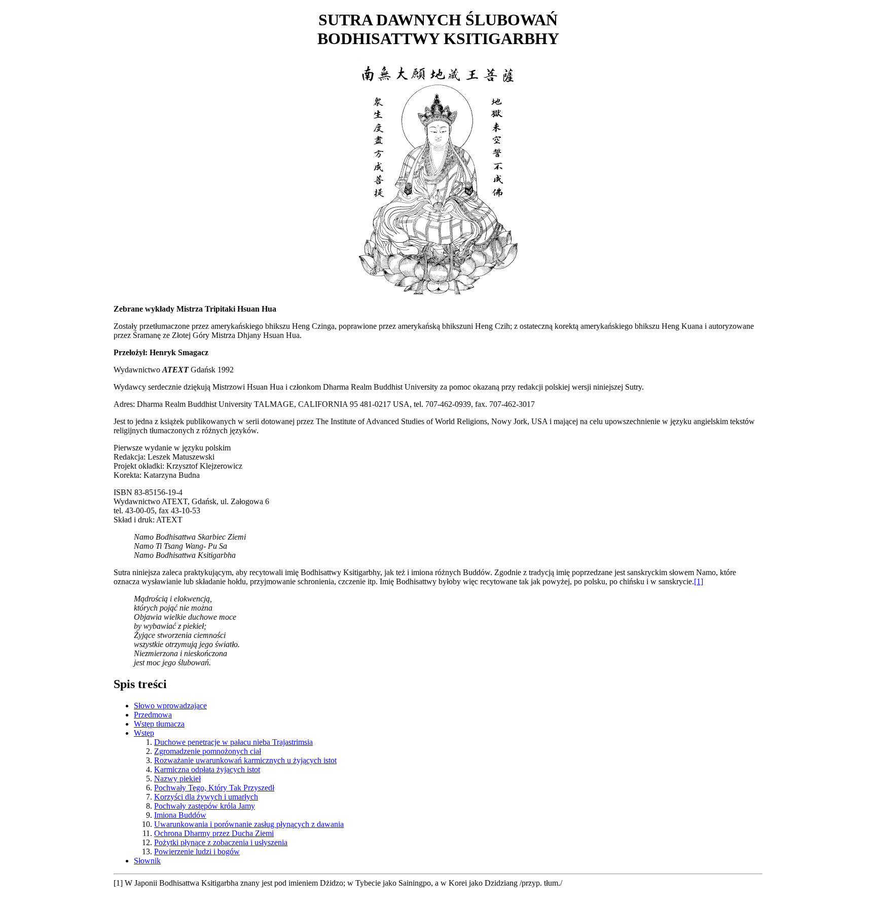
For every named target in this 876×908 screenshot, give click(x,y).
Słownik (147, 860)
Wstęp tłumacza (159, 724)
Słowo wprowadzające (170, 705)
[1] (698, 581)
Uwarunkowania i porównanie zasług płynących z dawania (249, 824)
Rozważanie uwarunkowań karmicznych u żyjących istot (245, 760)
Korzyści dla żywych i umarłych (206, 796)
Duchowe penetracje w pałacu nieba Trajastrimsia (233, 742)
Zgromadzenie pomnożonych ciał (207, 751)
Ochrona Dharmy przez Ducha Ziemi (214, 833)
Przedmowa (153, 714)
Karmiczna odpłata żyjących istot (207, 769)
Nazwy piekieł (177, 778)
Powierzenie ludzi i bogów (197, 851)
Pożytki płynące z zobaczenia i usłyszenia (220, 842)
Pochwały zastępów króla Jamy (204, 806)
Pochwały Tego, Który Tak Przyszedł (214, 787)
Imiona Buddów (180, 815)
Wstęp (144, 733)
